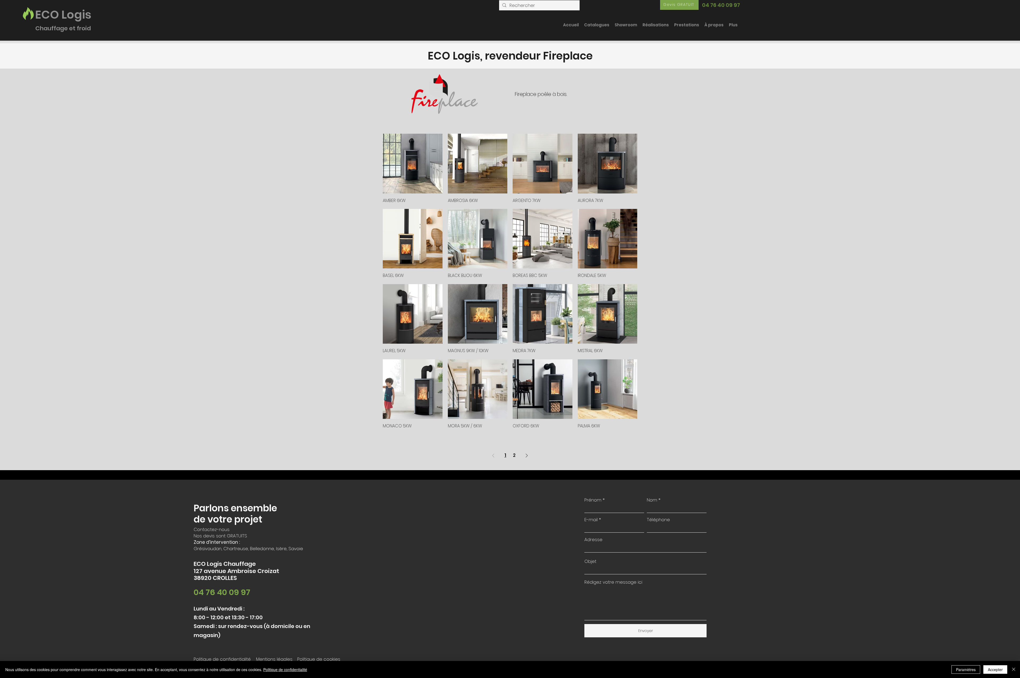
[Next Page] (527, 455)
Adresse (593, 539)
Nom (652, 500)
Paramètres (966, 669)
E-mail (591, 519)
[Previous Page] (493, 455)
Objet (590, 561)
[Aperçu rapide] (413, 163)
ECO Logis (63, 15)
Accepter (995, 669)
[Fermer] (1013, 669)
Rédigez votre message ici (613, 582)
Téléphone (658, 519)
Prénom (592, 500)
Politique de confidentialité (285, 669)
